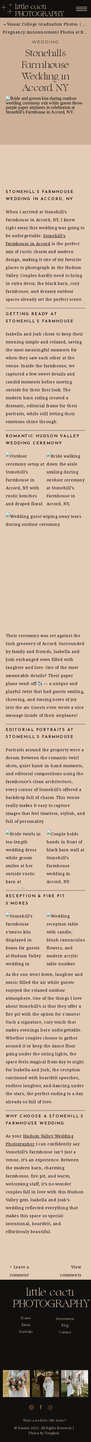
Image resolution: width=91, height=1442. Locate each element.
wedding (45, 42)
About (25, 1325)
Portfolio (26, 1332)
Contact (65, 1332)
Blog (64, 1325)
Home (26, 1318)
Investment (65, 1319)
